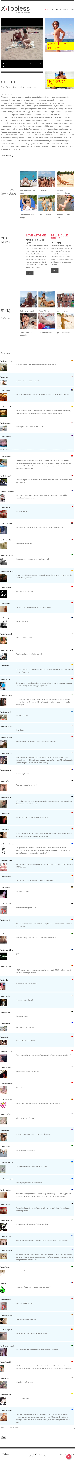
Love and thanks (44, 215)
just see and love (63, 332)
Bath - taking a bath (27, 311)
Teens (72, 10)
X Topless (15, 8)
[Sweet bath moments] (59, 19)
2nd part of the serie (46, 332)
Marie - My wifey (44, 311)
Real (46, 10)
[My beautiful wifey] (59, 73)
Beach (52, 10)
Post (3, 1437)
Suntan (58, 10)
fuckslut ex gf (43, 190)
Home (71, 1454)
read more (6, 156)
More (29, 273)
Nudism (65, 10)
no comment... (62, 311)
